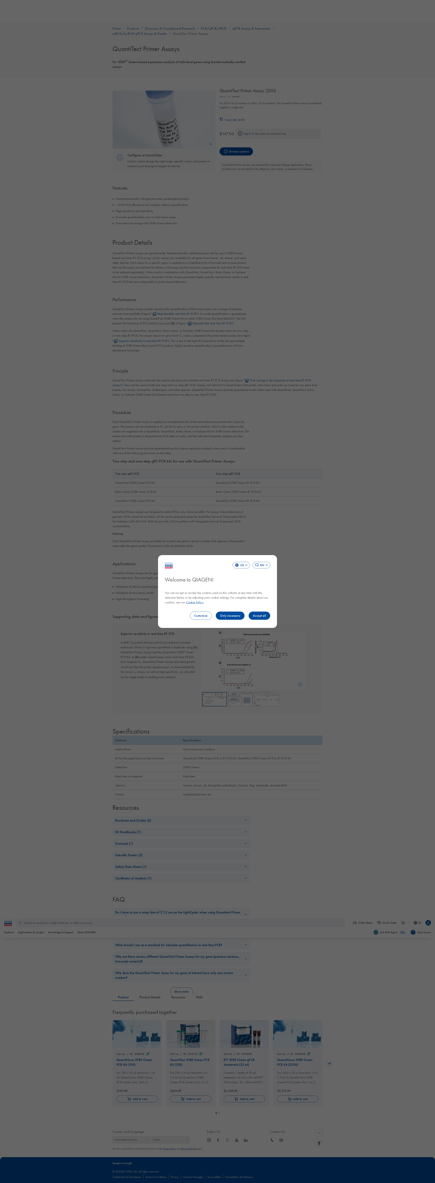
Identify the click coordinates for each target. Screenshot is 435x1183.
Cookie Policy (194, 602)
